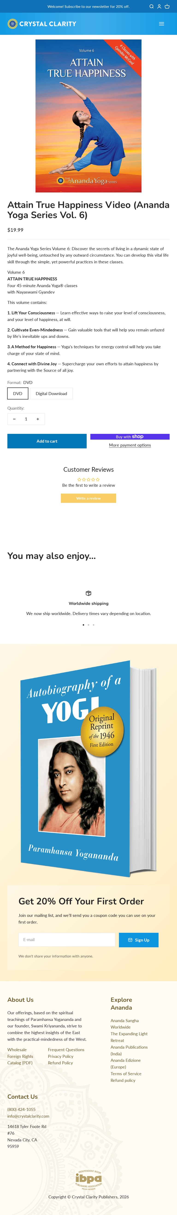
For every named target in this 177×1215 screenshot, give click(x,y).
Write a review (88, 498)
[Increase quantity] (37, 419)
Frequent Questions (66, 1049)
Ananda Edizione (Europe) (126, 1063)
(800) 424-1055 (21, 1109)
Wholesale (17, 1049)
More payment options (130, 444)
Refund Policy (60, 1062)
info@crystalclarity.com (28, 1116)
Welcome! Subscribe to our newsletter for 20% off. (88, 6)
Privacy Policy (60, 1056)
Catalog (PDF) (19, 1062)
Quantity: (15, 408)
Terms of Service (126, 1073)
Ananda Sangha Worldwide (125, 1024)
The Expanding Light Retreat (129, 1037)
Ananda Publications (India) (129, 1050)
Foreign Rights (20, 1056)
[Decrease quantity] (14, 419)
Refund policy (123, 1080)
